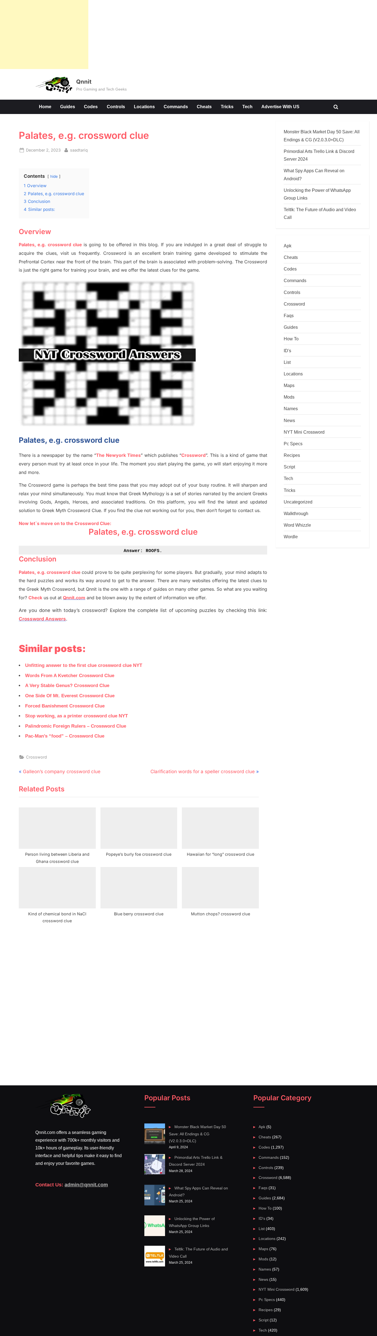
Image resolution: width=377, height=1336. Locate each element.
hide (54, 176)
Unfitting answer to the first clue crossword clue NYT (83, 665)
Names (291, 408)
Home (45, 106)
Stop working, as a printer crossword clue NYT (76, 716)
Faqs (289, 315)
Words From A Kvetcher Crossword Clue (69, 675)
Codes (91, 106)
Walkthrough (296, 513)
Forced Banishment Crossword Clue (65, 706)
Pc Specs (293, 443)
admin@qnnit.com (86, 1184)
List (287, 362)
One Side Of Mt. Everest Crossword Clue (70, 695)
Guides (67, 106)
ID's (287, 350)
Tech (247, 106)
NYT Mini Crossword (304, 432)
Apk (287, 245)
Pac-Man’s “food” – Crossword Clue (64, 736)
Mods (289, 396)
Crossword (36, 757)
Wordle (291, 536)
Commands (176, 106)
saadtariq (79, 149)
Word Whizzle (297, 525)
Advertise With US (280, 106)
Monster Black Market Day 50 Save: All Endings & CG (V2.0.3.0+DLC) (197, 1134)
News (289, 420)
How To (291, 338)
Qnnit (83, 81)
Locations (144, 106)
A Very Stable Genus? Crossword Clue (67, 685)
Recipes (292, 455)
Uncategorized (298, 501)
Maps (289, 385)
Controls (116, 106)
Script (289, 466)
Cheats (204, 106)
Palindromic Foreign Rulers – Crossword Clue (75, 726)
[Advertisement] (44, 34)
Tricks (227, 106)
